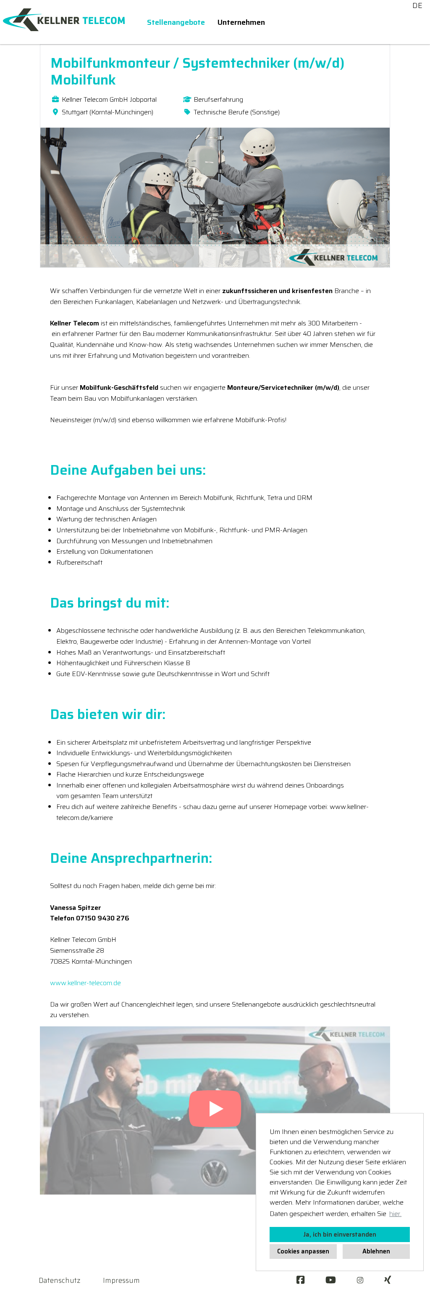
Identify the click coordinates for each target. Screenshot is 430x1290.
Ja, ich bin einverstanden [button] (339, 1234)
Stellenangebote (176, 22)
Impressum (121, 1280)
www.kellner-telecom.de (85, 983)
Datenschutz (59, 1280)
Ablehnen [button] (376, 1251)
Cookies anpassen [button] (303, 1251)
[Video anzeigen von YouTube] (215, 1110)
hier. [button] (395, 1213)
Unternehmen (241, 22)
